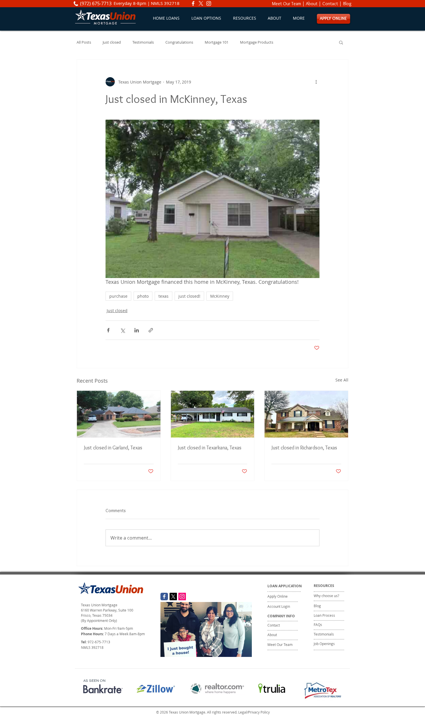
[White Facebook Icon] (193, 3)
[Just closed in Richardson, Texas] (306, 414)
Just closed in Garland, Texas (113, 447)
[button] (206, 18)
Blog (347, 3)
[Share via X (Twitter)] (122, 330)
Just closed (112, 42)
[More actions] (316, 81)
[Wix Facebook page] (164, 596)
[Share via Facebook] (108, 330)
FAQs (318, 624)
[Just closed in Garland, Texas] (118, 414)
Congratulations (179, 42)
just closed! (189, 296)
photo (143, 296)
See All (341, 380)
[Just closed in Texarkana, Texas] (212, 414)
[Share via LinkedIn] (136, 330)
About (311, 3)
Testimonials (143, 42)
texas (163, 296)
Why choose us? (326, 595)
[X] (201, 3)
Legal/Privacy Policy (254, 712)
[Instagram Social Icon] (182, 596)
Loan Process (324, 615)
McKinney (219, 296)
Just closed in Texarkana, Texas (209, 447)
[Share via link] (151, 330)
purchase (118, 296)
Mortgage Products (256, 42)
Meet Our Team (286, 3)
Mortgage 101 (216, 42)
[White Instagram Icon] (209, 3)
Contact (330, 3)
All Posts (84, 42)
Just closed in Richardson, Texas (304, 447)
